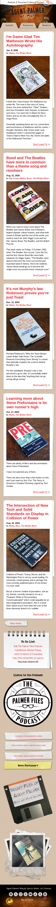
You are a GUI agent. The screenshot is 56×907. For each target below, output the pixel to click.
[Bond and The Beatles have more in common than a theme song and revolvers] (28, 202)
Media (12, 53)
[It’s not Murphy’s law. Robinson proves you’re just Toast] (28, 329)
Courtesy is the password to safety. (28, 736)
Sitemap (47, 888)
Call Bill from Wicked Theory (28, 650)
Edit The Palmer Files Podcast (28, 646)
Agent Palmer (28, 13)
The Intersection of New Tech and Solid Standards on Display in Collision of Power (27, 511)
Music (29, 178)
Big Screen (14, 178)
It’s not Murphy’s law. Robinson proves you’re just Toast (27, 293)
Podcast (11, 2)
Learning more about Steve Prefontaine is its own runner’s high (26, 402)
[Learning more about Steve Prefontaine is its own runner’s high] (28, 439)
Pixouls (30, 900)
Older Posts (15, 623)
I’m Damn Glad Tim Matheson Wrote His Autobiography (24, 41)
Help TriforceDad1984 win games (28, 658)
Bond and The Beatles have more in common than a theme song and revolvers (26, 164)
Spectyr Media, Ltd (35, 888)
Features (28, 25)
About (32, 2)
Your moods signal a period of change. (29, 756)
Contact (40, 2)
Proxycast (22, 2)
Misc (18, 526)
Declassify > (41, 144)
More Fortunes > (28, 765)
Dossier (46, 25)
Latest (9, 25)
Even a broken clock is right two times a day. (29, 745)
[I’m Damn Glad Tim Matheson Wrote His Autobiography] (28, 77)
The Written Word (23, 53)
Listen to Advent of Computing (28, 654)
